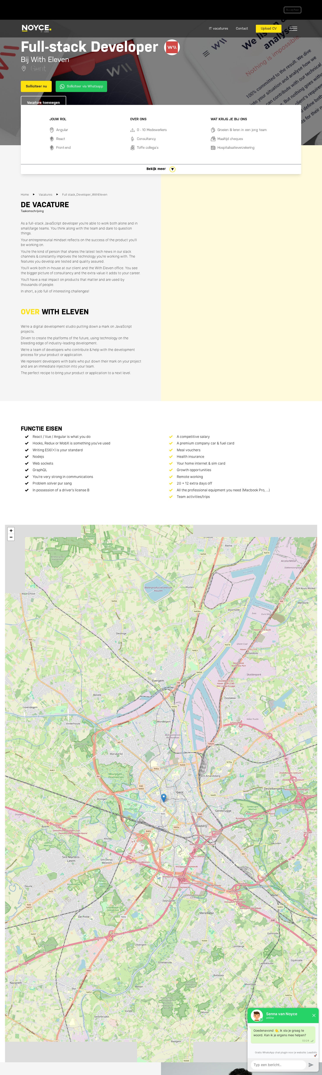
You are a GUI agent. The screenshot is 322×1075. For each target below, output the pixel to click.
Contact (242, 28)
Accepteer (292, 9)
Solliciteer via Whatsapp (85, 86)
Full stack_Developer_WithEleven (84, 194)
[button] (163, 798)
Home (25, 194)
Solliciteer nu (36, 86)
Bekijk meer (156, 169)
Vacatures (45, 194)
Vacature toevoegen (43, 103)
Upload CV (269, 28)
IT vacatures (218, 28)
